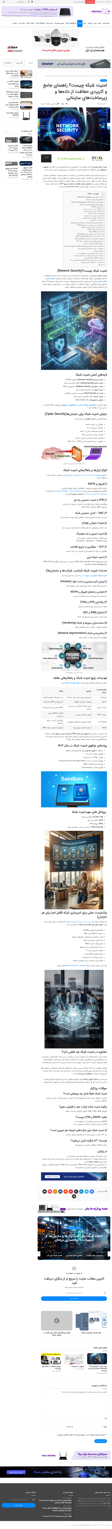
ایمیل (105, 1427)
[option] (74, 1238)
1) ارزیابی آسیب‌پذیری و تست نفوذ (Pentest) (89, 225)
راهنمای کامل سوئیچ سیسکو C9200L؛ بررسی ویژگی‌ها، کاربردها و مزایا (12, 171)
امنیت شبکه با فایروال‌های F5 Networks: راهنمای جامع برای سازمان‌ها (97, 1368)
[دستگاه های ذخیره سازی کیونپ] (74, 64)
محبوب (30, 63)
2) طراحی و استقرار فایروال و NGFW (92, 227)
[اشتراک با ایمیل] (44, 1191)
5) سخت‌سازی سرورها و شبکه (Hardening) (89, 234)
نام (105, 1418)
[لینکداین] (81, 1191)
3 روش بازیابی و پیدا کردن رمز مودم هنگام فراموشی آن (12, 73)
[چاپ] (74, 1196)
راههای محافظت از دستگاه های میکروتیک (51, 1367)
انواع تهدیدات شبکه (72, 683)
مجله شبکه (106, 23)
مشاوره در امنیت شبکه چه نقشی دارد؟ (90, 249)
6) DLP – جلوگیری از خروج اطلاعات (92, 218)
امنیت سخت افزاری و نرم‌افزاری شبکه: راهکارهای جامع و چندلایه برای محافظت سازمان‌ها (74, 1240)
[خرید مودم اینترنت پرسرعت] (74, 1455)
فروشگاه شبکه (40, 23)
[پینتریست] (71, 1191)
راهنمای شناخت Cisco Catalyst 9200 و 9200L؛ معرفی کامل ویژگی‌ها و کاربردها (26, 150)
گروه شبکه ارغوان (84, 1525)
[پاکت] (50, 1191)
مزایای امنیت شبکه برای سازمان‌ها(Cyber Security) (87, 202)
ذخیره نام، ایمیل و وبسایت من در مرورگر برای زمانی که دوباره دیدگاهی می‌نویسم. (81, 1435)
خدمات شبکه (30, 23)
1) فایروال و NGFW (97, 207)
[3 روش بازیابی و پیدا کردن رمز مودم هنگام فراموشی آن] (26, 74)
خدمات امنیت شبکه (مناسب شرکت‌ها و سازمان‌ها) (87, 223)
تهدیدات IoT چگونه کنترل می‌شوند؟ (91, 262)
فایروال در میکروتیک (78, 1366)
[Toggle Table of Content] (102, 194)
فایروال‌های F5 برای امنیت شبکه (95, 494)
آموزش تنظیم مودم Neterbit (12, 114)
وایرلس (90, 23)
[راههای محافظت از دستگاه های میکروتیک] (51, 1358)
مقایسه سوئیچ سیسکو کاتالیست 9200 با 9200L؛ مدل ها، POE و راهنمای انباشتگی (59, 2)
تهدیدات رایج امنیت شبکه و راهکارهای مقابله (89, 239)
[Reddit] (65, 1191)
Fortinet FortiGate (61, 491)
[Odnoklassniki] (55, 1191)
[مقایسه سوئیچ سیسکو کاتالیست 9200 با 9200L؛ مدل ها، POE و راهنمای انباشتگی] (25, 163)
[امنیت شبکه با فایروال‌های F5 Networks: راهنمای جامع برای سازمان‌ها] (97, 1358)
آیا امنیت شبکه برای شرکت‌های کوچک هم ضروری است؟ (86, 260)
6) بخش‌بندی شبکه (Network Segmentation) (89, 236)
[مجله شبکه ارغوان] (101, 11)
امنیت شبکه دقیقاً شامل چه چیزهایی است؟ (89, 253)
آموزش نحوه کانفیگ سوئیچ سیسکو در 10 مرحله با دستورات (12, 94)
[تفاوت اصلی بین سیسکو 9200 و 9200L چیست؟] (11, 140)
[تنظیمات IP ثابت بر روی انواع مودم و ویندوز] (26, 84)
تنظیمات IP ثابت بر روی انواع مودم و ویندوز (13, 83)
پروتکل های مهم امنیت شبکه (93, 244)
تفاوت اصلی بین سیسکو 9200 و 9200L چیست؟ (13, 147)
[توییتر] (86, 1191)
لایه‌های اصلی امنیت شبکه (94, 200)
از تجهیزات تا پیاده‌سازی (90, 575)
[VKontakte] (60, 1191)
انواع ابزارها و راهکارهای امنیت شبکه (91, 205)
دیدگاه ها (7, 63)
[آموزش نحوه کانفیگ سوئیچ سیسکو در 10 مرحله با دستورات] (26, 95)
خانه (104, 76)
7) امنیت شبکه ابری (96, 220)
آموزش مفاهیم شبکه (74, 1228)
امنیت (80, 23)
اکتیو (99, 23)
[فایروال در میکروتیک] (74, 1358)
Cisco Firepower (75, 491)
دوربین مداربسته (59, 23)
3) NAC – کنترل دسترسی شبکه (93, 211)
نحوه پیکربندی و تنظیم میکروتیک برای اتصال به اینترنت (12, 104)
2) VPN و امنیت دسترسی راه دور (92, 209)
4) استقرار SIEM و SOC (95, 232)
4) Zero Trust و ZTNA (95, 214)
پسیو (95, 23)
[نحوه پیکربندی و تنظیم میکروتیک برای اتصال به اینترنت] (26, 105)
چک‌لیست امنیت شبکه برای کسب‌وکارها (80, 922)
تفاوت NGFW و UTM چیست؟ (93, 258)
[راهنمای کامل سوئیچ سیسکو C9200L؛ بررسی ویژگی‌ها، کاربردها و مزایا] (11, 163)
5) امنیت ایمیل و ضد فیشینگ (93, 216)
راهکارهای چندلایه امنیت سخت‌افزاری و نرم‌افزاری (84, 475)
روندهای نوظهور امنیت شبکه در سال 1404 (89, 241)
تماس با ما (22, 23)
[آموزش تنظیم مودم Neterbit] (26, 116)
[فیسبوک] (92, 1191)
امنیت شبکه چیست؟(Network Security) (90, 197)
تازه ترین (19, 63)
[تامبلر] (76, 1191)
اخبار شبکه (49, 23)
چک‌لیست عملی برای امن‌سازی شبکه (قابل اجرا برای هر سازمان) (83, 246)
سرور (84, 23)
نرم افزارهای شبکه (71, 23)
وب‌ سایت (70, 1427)
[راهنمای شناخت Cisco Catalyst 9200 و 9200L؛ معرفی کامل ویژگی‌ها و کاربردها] (25, 140)
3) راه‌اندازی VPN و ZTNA (94, 230)
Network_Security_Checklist (75, 966)
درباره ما (14, 23)
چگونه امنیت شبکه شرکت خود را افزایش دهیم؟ (88, 256)
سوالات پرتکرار (98, 251)
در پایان (100, 265)
